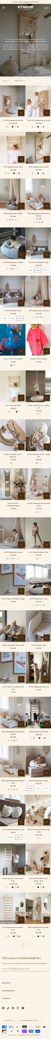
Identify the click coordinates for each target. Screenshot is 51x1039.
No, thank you (25, 531)
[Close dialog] (48, 495)
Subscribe (25, 526)
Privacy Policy (32, 542)
